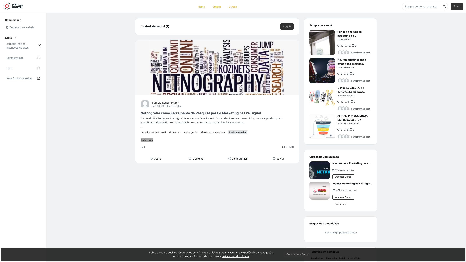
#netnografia (190, 132)
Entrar (457, 6)
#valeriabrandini (237, 132)
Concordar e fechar (297, 254)
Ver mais (340, 204)
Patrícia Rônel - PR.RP (165, 102)
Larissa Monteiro (345, 67)
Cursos (233, 6)
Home (201, 6)
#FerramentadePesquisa (213, 132)
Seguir (287, 26)
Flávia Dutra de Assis (348, 123)
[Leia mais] (322, 42)
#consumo (174, 132)
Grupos (216, 6)
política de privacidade (235, 256)
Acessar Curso (343, 176)
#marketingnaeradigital (154, 132)
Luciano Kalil (344, 39)
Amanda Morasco (346, 95)
